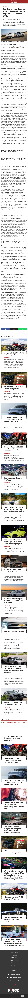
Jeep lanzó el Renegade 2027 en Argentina (12, 570)
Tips (14, 968)
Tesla (21, 323)
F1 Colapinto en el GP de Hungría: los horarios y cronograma (13, 738)
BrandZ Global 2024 (14, 323)
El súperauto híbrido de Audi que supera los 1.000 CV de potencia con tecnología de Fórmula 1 (14, 669)
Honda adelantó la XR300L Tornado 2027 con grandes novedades (13, 449)
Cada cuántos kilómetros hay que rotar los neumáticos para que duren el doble (14, 806)
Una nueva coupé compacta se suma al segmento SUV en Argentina (13, 601)
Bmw (7, 323)
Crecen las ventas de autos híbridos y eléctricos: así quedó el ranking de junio (13, 542)
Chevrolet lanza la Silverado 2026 (14, 632)
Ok (22, 996)
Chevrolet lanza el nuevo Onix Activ (13, 479)
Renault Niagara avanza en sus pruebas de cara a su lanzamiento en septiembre (14, 509)
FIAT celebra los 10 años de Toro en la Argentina (13, 388)
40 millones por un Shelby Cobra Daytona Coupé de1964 (14, 919)
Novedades (6, 6)
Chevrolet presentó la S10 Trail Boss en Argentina (13, 704)
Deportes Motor (14, 952)
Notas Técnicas (14, 960)
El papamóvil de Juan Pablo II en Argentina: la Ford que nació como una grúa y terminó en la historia (14, 942)
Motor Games (14, 965)
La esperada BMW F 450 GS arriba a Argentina (14, 354)
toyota (2, 325)
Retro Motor (14, 957)
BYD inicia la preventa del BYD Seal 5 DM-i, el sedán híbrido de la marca (13, 419)
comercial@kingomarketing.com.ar (14, 980)
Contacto (14, 970)
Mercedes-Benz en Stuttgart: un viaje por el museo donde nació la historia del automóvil (13, 830)
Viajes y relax (14, 963)
